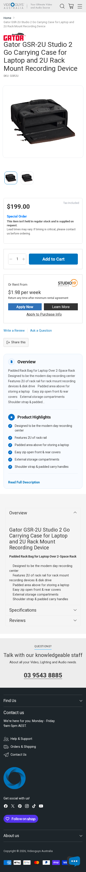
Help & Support (21, 739)
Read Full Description (24, 482)
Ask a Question (41, 331)
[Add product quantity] (23, 259)
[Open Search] (62, 6)
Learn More (61, 307)
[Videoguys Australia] (29, 6)
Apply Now (24, 307)
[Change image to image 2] (27, 178)
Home (7, 18)
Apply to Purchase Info (44, 314)
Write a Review (14, 331)
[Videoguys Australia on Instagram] (27, 806)
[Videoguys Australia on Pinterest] (19, 806)
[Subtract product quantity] (10, 259)
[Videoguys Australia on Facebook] (5, 806)
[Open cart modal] (70, 6)
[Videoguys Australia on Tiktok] (34, 806)
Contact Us (18, 755)
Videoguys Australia (40, 851)
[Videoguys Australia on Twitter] (12, 806)
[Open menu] (79, 6)
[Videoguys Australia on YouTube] (41, 806)
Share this (18, 342)
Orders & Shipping (23, 747)
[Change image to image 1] (10, 178)
